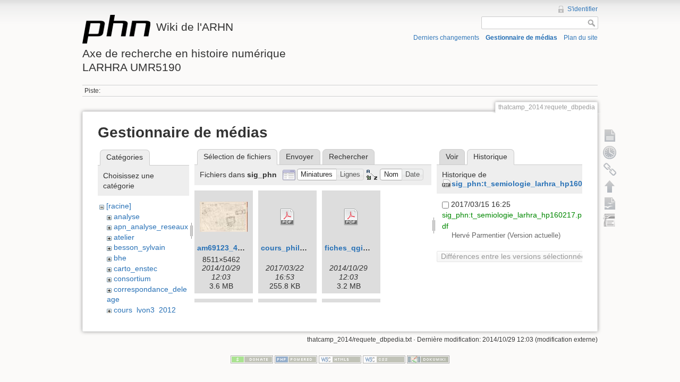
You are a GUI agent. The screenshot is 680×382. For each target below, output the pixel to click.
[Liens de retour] (609, 169)
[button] (317, 175)
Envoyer (299, 156)
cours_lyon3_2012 (145, 310)
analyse (127, 216)
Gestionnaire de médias (521, 37)
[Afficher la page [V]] (609, 135)
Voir (452, 156)
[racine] (118, 206)
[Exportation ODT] (609, 203)
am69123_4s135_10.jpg (239, 248)
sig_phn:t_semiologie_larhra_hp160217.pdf (530, 183)
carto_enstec (135, 268)
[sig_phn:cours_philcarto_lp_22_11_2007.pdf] (287, 217)
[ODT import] (609, 220)
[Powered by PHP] (296, 359)
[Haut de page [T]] (609, 186)
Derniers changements (446, 37)
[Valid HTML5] (340, 359)
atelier (124, 237)
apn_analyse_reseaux (151, 226)
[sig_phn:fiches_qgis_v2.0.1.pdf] (351, 217)
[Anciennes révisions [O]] (609, 152)
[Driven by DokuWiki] (428, 359)
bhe (120, 258)
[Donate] (252, 359)
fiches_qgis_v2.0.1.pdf (366, 248)
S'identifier (582, 9)
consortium (132, 278)
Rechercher (348, 156)
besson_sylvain (139, 247)
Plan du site (581, 37)
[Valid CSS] (384, 359)
